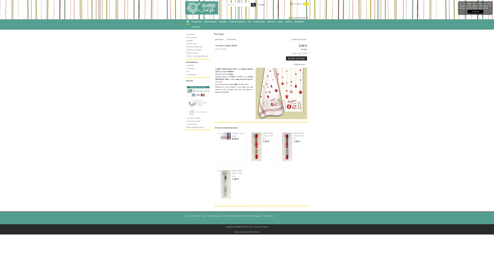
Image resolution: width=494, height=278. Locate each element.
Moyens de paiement (215, 216)
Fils (249, 21)
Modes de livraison (199, 216)
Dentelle (223, 21)
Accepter (475, 12)
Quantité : (295, 53)
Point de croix (192, 44)
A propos (188, 216)
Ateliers (288, 21)
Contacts (196, 27)
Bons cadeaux (211, 21)
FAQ (188, 71)
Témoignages (191, 74)
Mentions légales (255, 216)
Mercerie (271, 21)
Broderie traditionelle (194, 47)
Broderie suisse (192, 53)
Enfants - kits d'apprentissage (197, 56)
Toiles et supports (237, 21)
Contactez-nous (268, 216)
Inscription (190, 68)
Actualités (299, 21)
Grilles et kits (259, 21)
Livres (280, 21)
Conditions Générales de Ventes (236, 216)
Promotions (197, 21)
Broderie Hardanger (194, 50)
